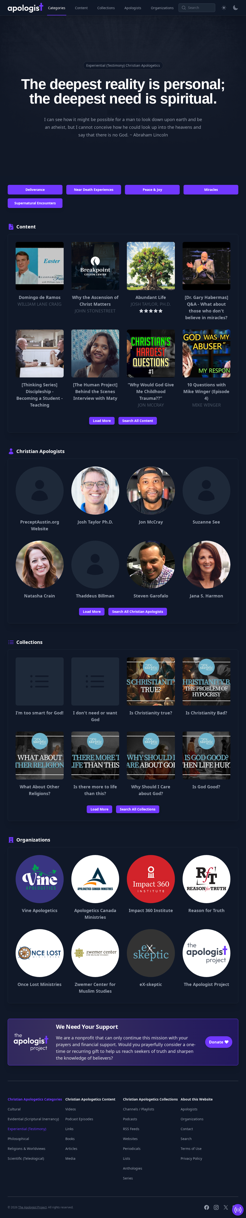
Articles (71, 1148)
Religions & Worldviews (26, 1148)
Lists (126, 1158)
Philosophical (18, 1138)
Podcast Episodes (79, 1119)
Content (81, 8)
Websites (130, 1138)
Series (128, 1178)
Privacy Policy (191, 1158)
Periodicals (132, 1148)
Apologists (132, 8)
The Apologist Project (32, 1207)
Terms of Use (191, 1148)
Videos (70, 1109)
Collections (106, 8)
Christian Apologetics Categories (35, 1099)
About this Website (197, 1099)
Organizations (162, 8)
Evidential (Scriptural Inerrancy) (33, 1119)
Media (70, 1158)
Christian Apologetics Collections (150, 1099)
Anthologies (132, 1168)
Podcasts (130, 1119)
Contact (187, 1129)
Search (186, 1138)
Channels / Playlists (138, 1109)
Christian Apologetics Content (90, 1099)
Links (69, 1129)
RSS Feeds (131, 1129)
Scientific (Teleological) (26, 1158)
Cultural (14, 1109)
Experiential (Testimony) (27, 1129)
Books (70, 1138)
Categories (56, 8)
